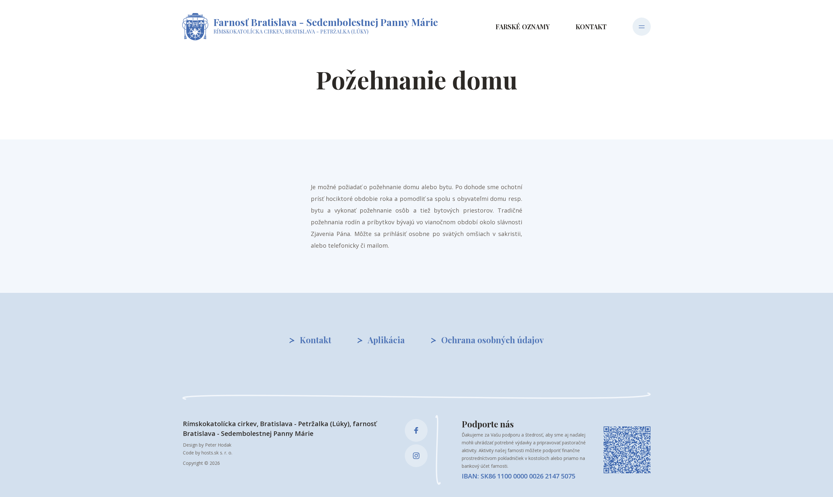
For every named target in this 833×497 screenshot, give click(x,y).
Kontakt (591, 26)
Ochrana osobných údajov (492, 340)
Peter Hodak (218, 445)
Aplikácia (386, 340)
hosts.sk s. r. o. (216, 453)
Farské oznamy (523, 26)
